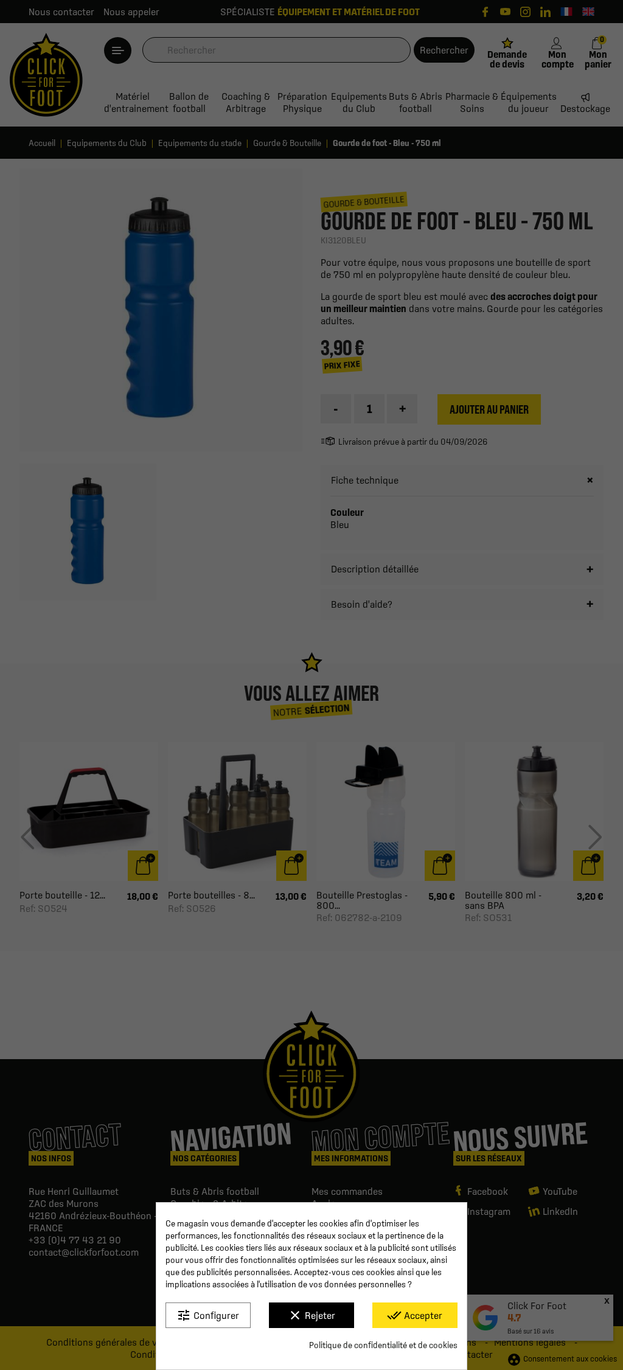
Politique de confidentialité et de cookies (383, 1345)
